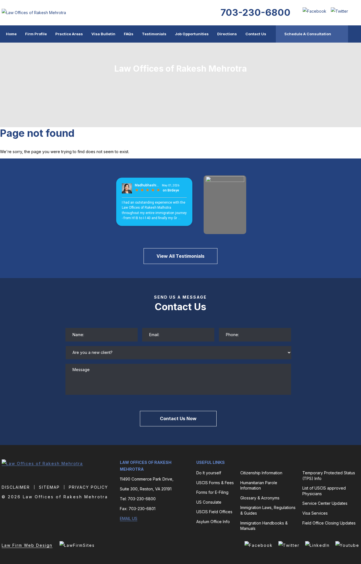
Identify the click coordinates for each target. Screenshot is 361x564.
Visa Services (315, 513)
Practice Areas (69, 34)
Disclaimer (16, 487)
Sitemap (49, 487)
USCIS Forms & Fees (215, 482)
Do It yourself (208, 472)
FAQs (128, 34)
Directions (227, 34)
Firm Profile (36, 34)
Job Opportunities (192, 34)
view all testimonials (180, 256)
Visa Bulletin (103, 34)
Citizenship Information (261, 472)
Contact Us (255, 34)
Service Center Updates (324, 503)
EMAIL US (128, 518)
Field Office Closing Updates (329, 523)
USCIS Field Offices (214, 511)
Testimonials (154, 34)
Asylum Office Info (213, 521)
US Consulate (208, 502)
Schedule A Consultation (307, 34)
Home (11, 34)
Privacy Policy (88, 487)
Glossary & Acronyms (259, 497)
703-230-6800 (255, 12)
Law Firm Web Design (27, 545)
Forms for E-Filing (212, 492)
